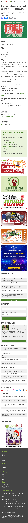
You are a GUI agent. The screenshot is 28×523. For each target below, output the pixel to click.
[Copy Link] (15, 18)
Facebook (3, 118)
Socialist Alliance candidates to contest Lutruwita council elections (13, 411)
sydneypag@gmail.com (7, 116)
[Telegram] (17, 390)
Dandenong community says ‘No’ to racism (12, 404)
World (3, 457)
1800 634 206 (14, 153)
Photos (3, 466)
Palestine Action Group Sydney (15, 12)
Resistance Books (6, 486)
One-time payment (10, 149)
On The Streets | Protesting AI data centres (12, 359)
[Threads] (23, 390)
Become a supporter (8, 146)
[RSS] (26, 390)
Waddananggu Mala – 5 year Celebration (11, 290)
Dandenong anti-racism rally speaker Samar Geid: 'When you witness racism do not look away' (13, 370)
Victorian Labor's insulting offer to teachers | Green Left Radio (14, 356)
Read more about (8, 512)
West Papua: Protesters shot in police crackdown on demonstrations (14, 397)
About (3, 474)
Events (3, 479)
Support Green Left (8, 323)
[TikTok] (10, 390)
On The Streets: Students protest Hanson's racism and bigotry (13, 401)
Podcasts (4, 467)
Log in (25, 1)
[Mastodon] (2, 18)
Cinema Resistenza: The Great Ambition (11, 282)
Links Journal (5, 485)
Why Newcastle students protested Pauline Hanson (14, 384)
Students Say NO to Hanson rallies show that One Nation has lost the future (13, 380)
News (3, 454)
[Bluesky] (7, 18)
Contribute (4, 476)
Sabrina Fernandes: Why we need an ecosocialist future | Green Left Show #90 (13, 362)
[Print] (10, 18)
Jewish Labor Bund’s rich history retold (11, 418)
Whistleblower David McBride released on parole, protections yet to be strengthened (13, 407)
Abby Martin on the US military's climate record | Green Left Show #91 (13, 352)
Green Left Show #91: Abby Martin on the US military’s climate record (12, 415)
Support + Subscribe (16, 1)
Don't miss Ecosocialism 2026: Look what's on (13, 374)
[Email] (12, 18)
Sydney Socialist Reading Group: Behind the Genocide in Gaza (12, 287)
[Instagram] (13, 390)
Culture (3, 459)
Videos (3, 469)
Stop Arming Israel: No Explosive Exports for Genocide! (12, 279)
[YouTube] (2, 390)
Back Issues (4, 460)
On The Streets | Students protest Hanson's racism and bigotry (14, 348)
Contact (3, 477)
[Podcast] (5, 390)
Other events (14, 300)
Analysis (3, 455)
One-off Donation (10, 143)
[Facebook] (5, 18)
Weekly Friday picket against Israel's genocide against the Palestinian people (12, 294)
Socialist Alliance (6, 488)
